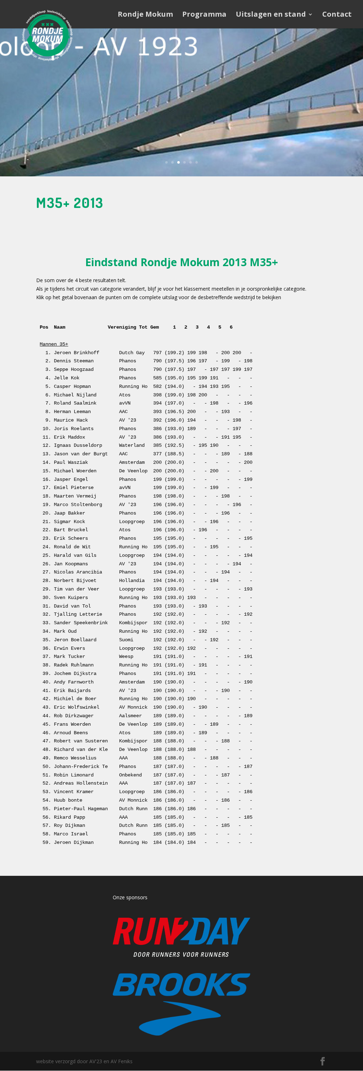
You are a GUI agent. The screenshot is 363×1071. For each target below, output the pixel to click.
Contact (337, 15)
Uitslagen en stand (271, 15)
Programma (204, 15)
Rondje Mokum (145, 15)
